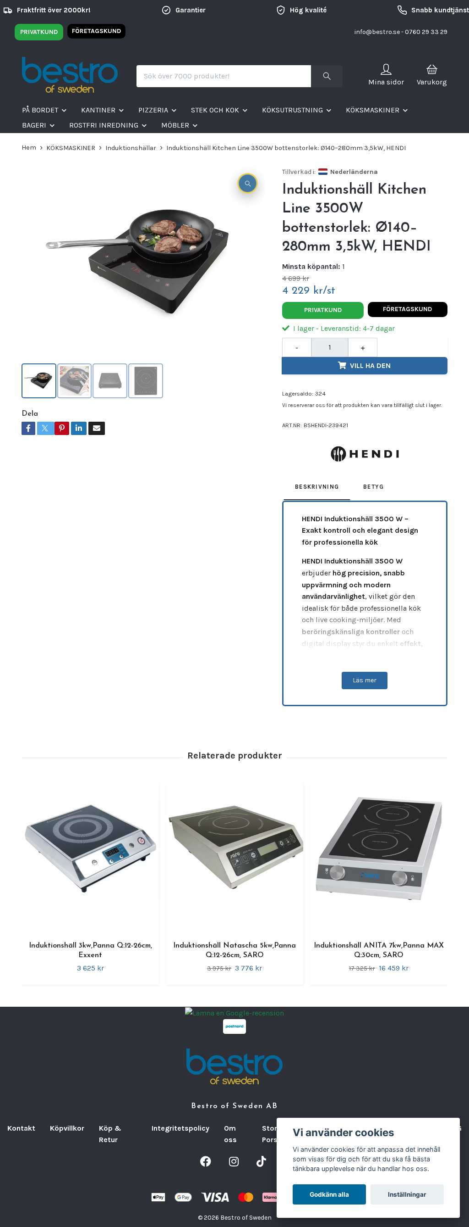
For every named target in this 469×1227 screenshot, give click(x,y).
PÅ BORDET (40, 110)
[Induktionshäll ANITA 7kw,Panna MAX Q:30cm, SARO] (378, 857)
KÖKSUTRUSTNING (292, 110)
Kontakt (21, 1128)
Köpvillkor (67, 1128)
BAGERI (34, 125)
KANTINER (98, 110)
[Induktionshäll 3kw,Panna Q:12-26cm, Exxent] (90, 857)
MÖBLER (175, 125)
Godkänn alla (329, 1194)
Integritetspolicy (180, 1128)
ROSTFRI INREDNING (103, 125)
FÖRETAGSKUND (96, 31)
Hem (29, 147)
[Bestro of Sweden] (70, 76)
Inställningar (407, 1194)
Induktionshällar (130, 148)
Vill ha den (370, 365)
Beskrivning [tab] (317, 486)
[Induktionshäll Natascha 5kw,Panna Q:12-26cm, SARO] (234, 857)
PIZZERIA (153, 110)
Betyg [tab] (373, 486)
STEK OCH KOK (215, 110)
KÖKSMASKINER (372, 110)
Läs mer (364, 680)
